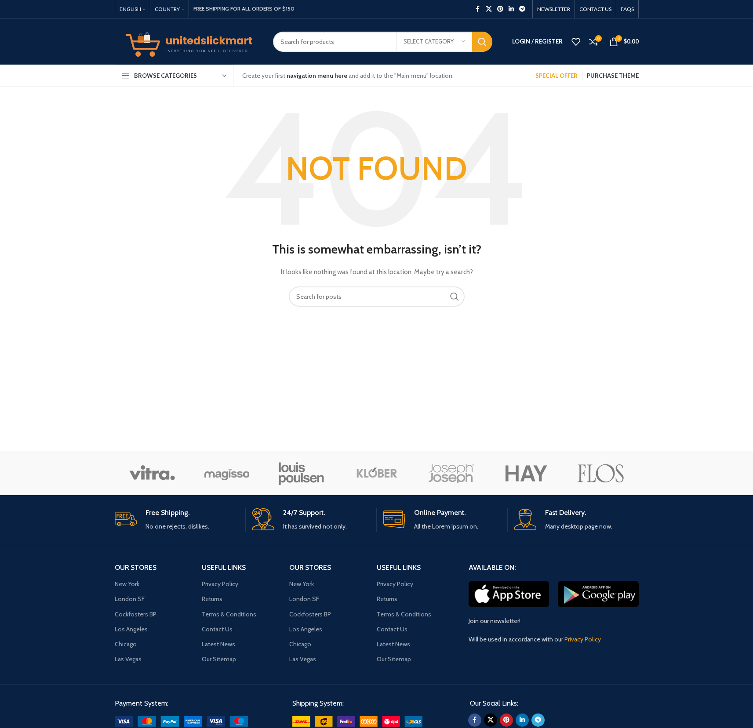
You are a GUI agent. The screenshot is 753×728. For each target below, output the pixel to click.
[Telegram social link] (522, 9)
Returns (212, 599)
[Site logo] (187, 41)
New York (127, 584)
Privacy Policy (220, 584)
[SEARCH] (482, 42)
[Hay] (526, 473)
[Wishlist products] (576, 42)
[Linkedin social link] (511, 9)
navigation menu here (317, 76)
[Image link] (181, 720)
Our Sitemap (219, 659)
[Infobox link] (177, 520)
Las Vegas (128, 659)
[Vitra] (152, 473)
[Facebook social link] (478, 9)
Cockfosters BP (135, 614)
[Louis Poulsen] (301, 473)
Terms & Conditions (229, 614)
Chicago (126, 644)
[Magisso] (226, 473)
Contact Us (217, 629)
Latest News (218, 644)
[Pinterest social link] (500, 9)
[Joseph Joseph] (451, 473)
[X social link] (489, 9)
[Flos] (601, 473)
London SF (130, 599)
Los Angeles (131, 629)
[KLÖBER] (376, 473)
